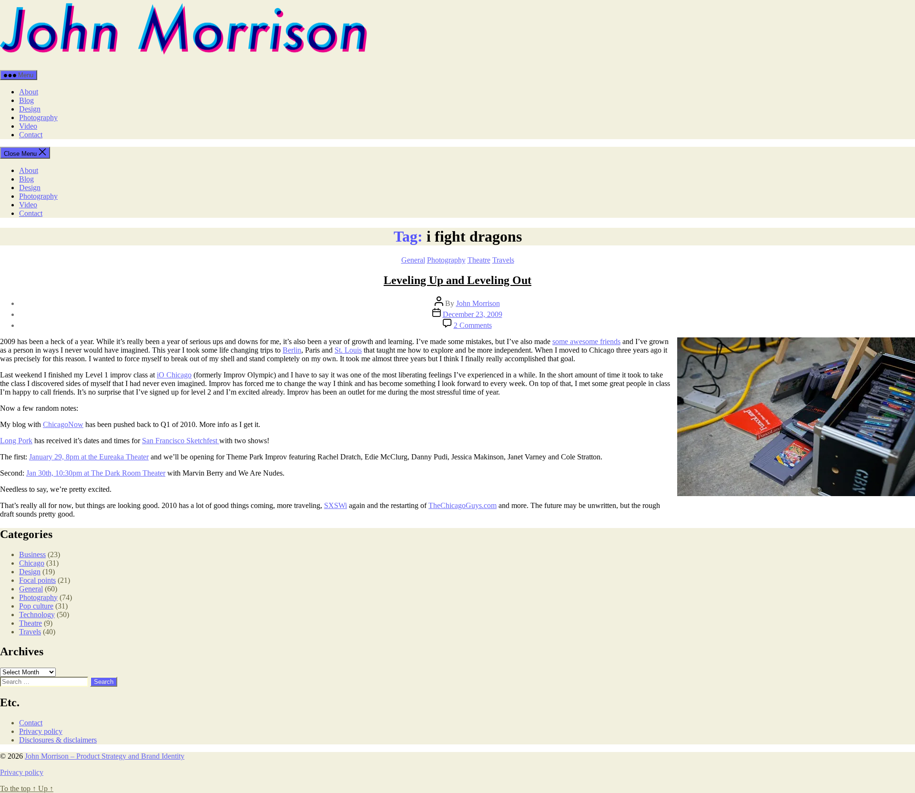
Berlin (292, 350)
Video (28, 126)
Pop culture (36, 606)
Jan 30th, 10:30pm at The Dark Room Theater (95, 473)
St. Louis (348, 350)
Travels (503, 260)
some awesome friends (586, 341)
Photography (38, 117)
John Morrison (478, 303)
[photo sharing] (796, 493)
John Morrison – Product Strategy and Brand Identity (104, 756)
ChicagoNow (63, 424)
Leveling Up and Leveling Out (457, 280)
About (28, 92)
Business (32, 554)
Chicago (31, 563)
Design (30, 109)
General (413, 260)
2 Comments (473, 325)
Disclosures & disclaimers (58, 740)
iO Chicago (174, 375)
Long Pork (16, 441)
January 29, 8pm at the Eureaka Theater (89, 457)
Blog (26, 100)
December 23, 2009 (472, 314)
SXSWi (335, 505)
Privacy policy (40, 731)
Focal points (37, 580)
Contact (30, 135)
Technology (37, 614)
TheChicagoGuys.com (462, 505)
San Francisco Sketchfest (180, 441)
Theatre (479, 260)
